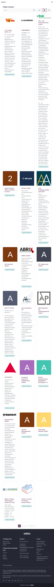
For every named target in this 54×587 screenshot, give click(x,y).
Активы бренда (40, 543)
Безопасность (40, 560)
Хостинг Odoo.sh (24, 541)
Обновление (23, 545)
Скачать (5, 552)
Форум (4, 544)
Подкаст (39, 550)
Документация (7, 543)
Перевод (5, 558)
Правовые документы (42, 556)
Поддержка (23, 544)
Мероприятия (40, 549)
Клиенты (39, 554)
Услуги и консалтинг (9, 74)
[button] (52, 2)
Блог (38, 552)
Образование (23, 550)
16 (31, 526)
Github (4, 555)
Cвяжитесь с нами (41, 544)
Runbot (4, 557)
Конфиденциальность (42, 558)
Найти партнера (24, 555)
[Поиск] (34, 10)
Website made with (25, 585)
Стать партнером (24, 557)
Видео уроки (6, 541)
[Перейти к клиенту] (10, 20)
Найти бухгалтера (24, 553)
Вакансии (39, 546)
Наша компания (41, 541)
